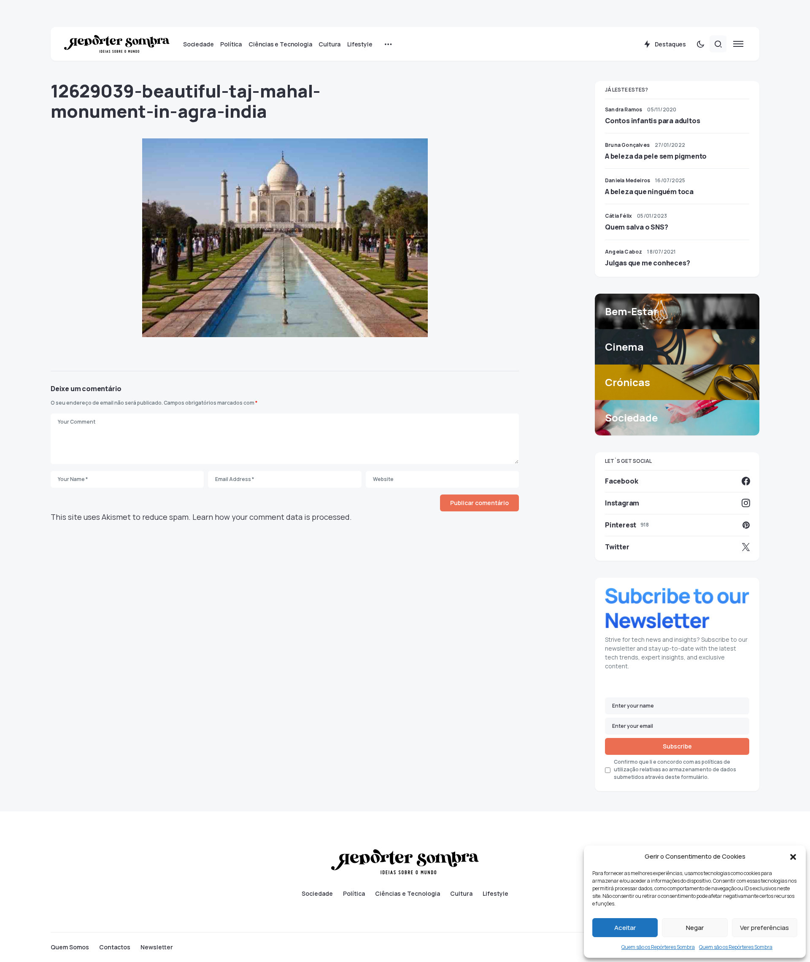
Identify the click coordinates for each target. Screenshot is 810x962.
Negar (695, 927)
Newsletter (156, 947)
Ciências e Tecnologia (407, 894)
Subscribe (677, 746)
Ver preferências (764, 927)
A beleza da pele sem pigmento (656, 156)
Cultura (461, 894)
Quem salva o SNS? (636, 227)
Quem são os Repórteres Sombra (658, 947)
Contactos (114, 947)
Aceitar (625, 927)
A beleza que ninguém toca (649, 191)
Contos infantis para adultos (652, 120)
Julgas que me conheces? (647, 263)
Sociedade (317, 894)
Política (354, 894)
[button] (793, 856)
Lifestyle (495, 894)
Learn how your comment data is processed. (272, 517)
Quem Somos (70, 947)
